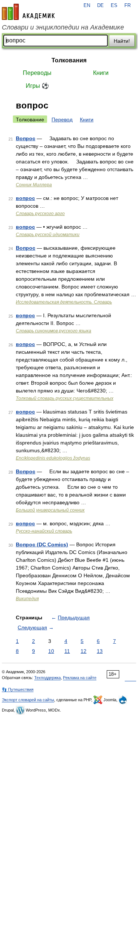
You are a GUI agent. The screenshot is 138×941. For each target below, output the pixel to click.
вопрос (25, 198)
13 (100, 651)
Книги (101, 73)
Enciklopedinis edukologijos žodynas (53, 458)
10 (51, 651)
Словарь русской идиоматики (47, 234)
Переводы (37, 73)
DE (100, 5)
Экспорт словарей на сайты (28, 700)
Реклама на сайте (79, 677)
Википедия (27, 598)
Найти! (122, 41)
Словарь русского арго (40, 213)
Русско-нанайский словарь (44, 531)
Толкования (69, 60)
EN (87, 5)
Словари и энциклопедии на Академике (63, 27)
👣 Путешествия (17, 689)
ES (114, 5)
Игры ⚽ (37, 86)
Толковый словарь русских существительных (64, 398)
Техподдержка (47, 677)
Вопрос (25, 138)
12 (83, 651)
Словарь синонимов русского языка (53, 330)
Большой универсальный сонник (50, 510)
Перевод (62, 119)
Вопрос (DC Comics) (42, 544)
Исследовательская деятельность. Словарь (64, 302)
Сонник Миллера (34, 184)
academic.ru (28, 12)
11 (67, 651)
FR (127, 5)
